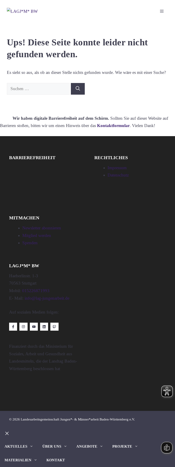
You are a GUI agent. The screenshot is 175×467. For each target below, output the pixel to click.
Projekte (122, 446)
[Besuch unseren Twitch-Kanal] (54, 327)
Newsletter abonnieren (41, 228)
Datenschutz (118, 175)
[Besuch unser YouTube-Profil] (34, 327)
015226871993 (35, 290)
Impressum (117, 167)
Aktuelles (16, 446)
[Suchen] (78, 89)
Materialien (18, 460)
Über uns (51, 446)
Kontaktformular (113, 125)
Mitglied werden (36, 235)
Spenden (30, 242)
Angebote (86, 446)
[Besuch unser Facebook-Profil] (13, 327)
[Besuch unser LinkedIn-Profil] (44, 327)
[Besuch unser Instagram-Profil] (23, 327)
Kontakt (55, 460)
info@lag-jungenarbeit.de (47, 298)
